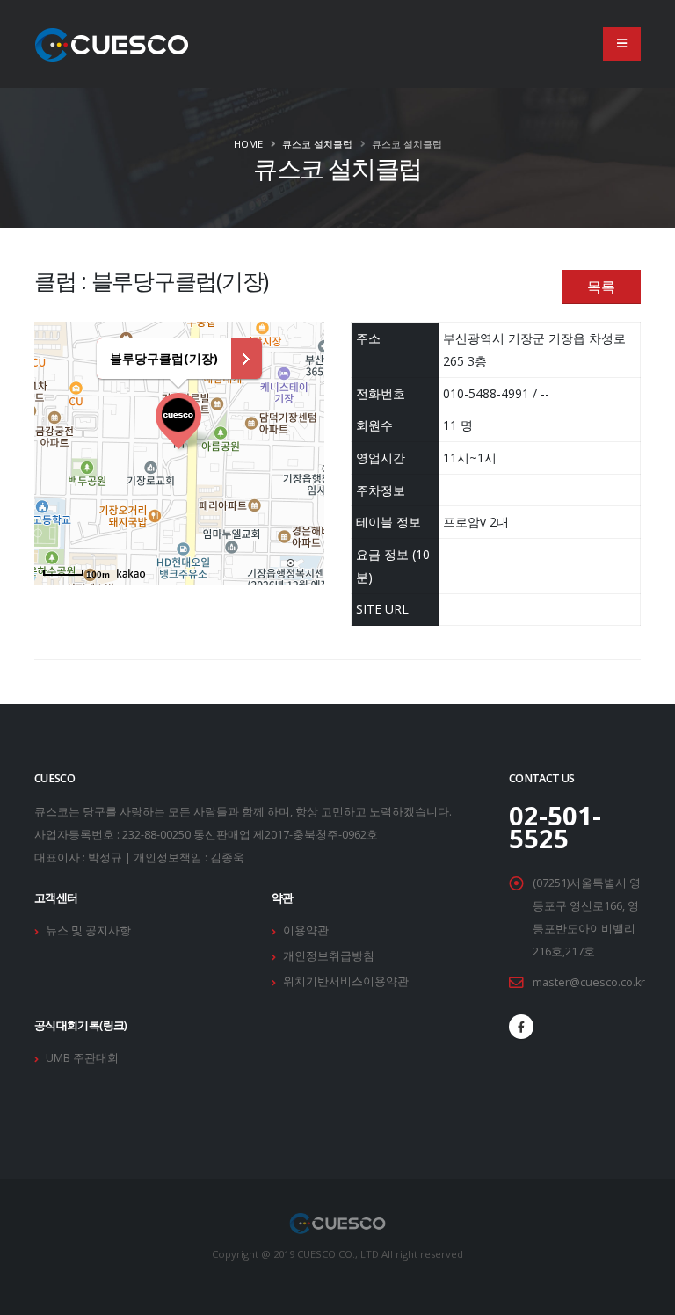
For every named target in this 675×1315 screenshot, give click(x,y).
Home (248, 143)
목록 (601, 286)
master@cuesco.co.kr (589, 982)
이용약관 (306, 930)
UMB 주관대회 (82, 1057)
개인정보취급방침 (328, 955)
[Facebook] (521, 1026)
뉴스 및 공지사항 (88, 930)
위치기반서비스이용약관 (346, 981)
